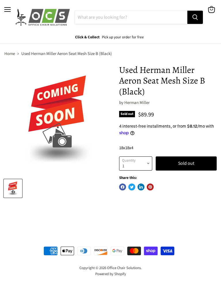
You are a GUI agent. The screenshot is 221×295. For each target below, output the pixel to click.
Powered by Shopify (110, 274)
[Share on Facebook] (122, 187)
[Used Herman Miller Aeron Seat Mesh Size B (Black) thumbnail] (13, 188)
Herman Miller (137, 103)
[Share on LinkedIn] (141, 187)
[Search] (195, 17)
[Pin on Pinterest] (150, 187)
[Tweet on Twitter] (131, 187)
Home (9, 53)
